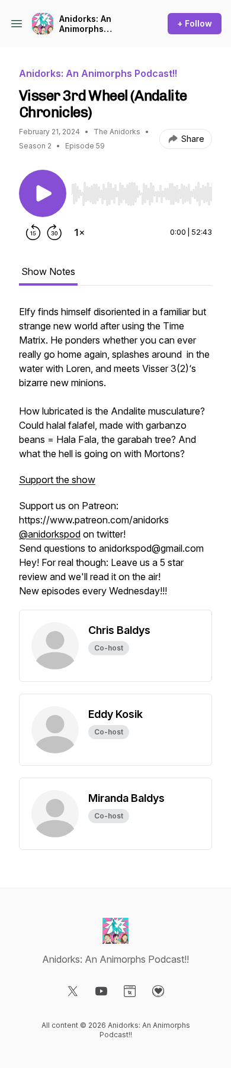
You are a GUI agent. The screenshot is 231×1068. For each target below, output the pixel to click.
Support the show (57, 480)
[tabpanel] (115, 457)
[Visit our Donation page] (158, 991)
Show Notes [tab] (48, 271)
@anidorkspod (50, 534)
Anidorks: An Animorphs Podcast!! (85, 24)
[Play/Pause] (42, 193)
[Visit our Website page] (130, 991)
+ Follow (194, 23)
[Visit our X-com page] (73, 991)
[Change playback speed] (79, 232)
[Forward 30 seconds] (54, 232)
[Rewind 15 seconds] (33, 232)
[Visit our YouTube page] (101, 991)
